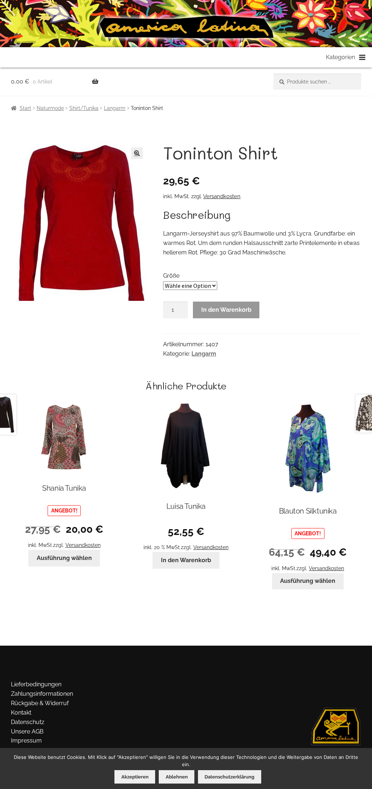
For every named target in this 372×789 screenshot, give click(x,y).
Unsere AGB (27, 731)
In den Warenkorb (226, 309)
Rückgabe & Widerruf (40, 703)
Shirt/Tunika (83, 108)
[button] (137, 153)
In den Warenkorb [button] (186, 560)
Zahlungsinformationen (42, 693)
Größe (171, 275)
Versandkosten (221, 196)
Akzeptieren (135, 777)
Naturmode (50, 108)
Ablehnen (177, 777)
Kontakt (21, 712)
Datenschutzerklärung (229, 777)
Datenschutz (27, 722)
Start (25, 108)
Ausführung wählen (64, 558)
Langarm (114, 108)
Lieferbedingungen (36, 684)
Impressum (26, 740)
